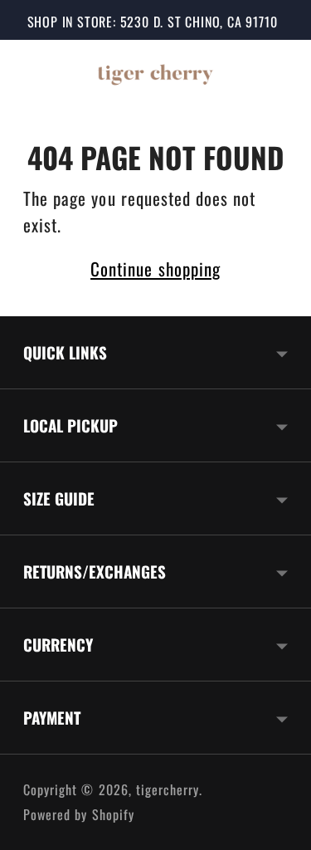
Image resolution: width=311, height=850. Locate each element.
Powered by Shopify (78, 814)
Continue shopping (155, 268)
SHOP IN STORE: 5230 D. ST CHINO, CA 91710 (152, 22)
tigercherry (168, 789)
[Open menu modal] (38, 73)
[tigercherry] (156, 73)
